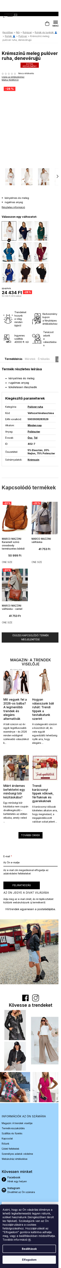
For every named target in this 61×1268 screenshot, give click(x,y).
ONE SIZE (7, 562)
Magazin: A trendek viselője (17, 1123)
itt (29, 1239)
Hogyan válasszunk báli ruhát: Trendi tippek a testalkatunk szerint (43, 709)
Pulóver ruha (35, 406)
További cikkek (30, 835)
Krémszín (33, 459)
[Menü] (55, 23)
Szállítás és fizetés (12, 1133)
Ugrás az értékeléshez (13, 77)
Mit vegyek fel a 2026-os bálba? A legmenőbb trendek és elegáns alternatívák (15, 709)
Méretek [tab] (30, 359)
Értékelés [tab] (44, 359)
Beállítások (29, 1248)
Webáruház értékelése (14, 1158)
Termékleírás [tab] (13, 359)
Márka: (10, 80)
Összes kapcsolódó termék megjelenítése (30, 637)
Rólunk (5, 1143)
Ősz (30, 437)
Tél (35, 437)
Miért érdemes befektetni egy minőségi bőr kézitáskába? (14, 791)
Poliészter (34, 431)
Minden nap (35, 425)
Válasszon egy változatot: (19, 216)
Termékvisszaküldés (13, 1128)
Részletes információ (13, 207)
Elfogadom (29, 1259)
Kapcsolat (7, 1138)
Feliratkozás (21, 885)
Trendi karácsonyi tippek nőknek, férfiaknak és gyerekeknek (43, 793)
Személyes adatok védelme (17, 1153)
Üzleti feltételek (10, 1148)
